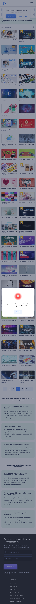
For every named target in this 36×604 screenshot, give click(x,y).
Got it (18, 312)
